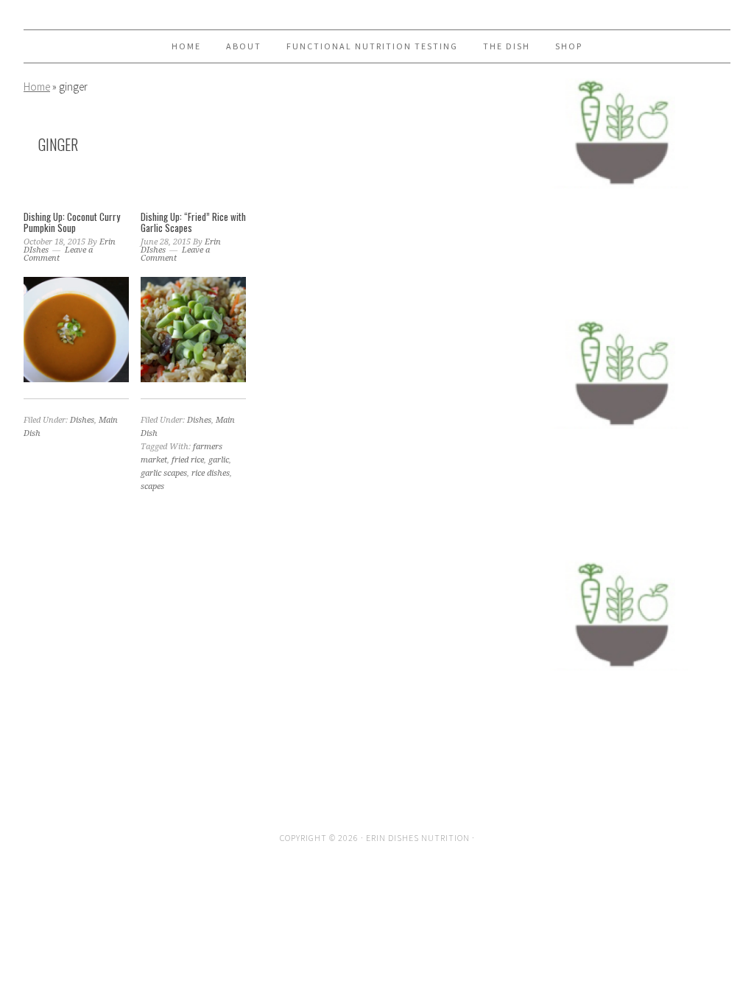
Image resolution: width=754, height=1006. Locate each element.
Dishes (82, 420)
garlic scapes (164, 473)
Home (37, 87)
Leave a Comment (58, 254)
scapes (152, 486)
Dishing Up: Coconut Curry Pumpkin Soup (72, 222)
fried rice (188, 460)
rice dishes (210, 473)
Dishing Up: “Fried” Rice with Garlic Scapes (193, 222)
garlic (218, 460)
